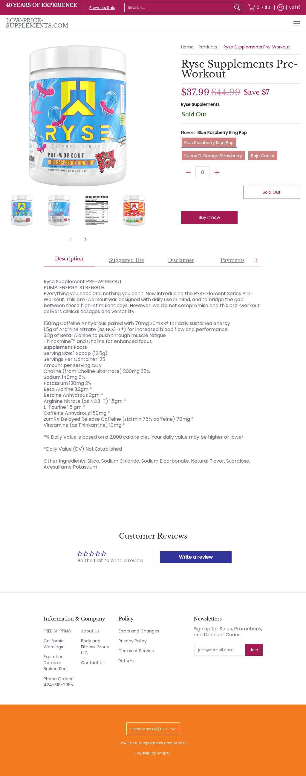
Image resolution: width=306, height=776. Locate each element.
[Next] (145, 116)
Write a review (196, 557)
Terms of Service (136, 651)
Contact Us (93, 663)
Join (254, 650)
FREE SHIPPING (57, 631)
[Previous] (10, 116)
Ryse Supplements (200, 104)
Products (208, 47)
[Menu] (296, 23)
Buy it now (209, 217)
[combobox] (178, 7)
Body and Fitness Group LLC (95, 647)
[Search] (237, 7)
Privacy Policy (133, 641)
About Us (90, 631)
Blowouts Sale (102, 7)
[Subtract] (188, 172)
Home (187, 47)
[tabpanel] (153, 371)
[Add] (217, 172)
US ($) (294, 7)
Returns (126, 661)
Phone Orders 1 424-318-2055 (59, 682)
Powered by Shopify (153, 753)
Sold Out (272, 192)
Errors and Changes (139, 631)
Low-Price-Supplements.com (37, 23)
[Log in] (281, 7)
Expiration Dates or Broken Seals (57, 663)
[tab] (69, 260)
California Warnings (54, 644)
